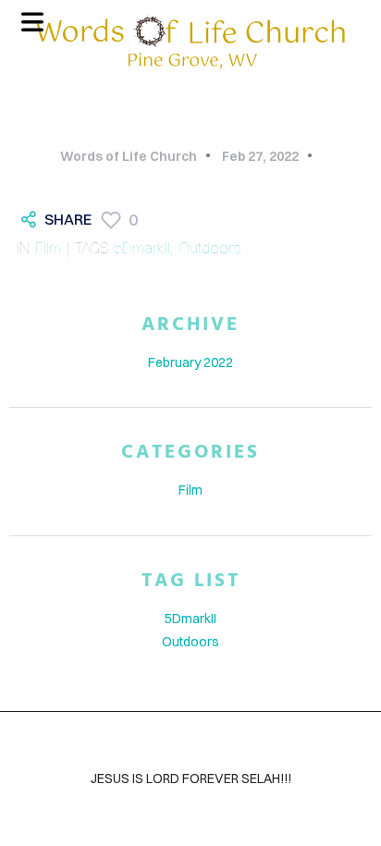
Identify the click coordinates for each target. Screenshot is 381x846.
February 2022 (190, 362)
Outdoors (209, 248)
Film (48, 248)
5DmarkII (142, 248)
